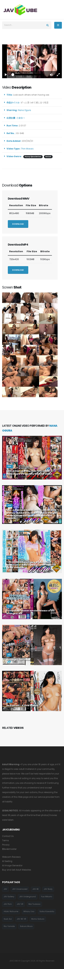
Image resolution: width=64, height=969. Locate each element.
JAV (5, 889)
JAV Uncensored (19, 889)
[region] (32, 61)
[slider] (28, 74)
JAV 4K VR (21, 919)
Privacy (6, 844)
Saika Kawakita (46, 911)
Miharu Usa (28, 911)
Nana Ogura (25, 110)
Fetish (48, 157)
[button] (51, 74)
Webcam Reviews (11, 857)
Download (18, 224)
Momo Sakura (37, 919)
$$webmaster (9, 849)
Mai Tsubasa (34, 904)
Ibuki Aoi (8, 919)
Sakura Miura (26, 926)
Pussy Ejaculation (33, 157)
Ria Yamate (9, 926)
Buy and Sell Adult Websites (16, 869)
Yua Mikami (46, 896)
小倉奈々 (21, 118)
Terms (5, 840)
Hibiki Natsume (11, 911)
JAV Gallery (9, 896)
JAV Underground (27, 896)
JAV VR (20, 904)
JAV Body (48, 889)
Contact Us (8, 836)
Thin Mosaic (27, 148)
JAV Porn (8, 904)
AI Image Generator (12, 865)
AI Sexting (7, 861)
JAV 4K (36, 889)
